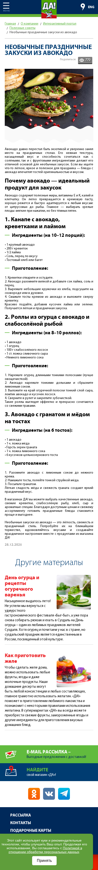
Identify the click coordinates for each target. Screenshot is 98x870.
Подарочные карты (30, 830)
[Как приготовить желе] (74, 655)
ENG (91, 7)
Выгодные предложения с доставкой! (56, 754)
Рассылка (20, 815)
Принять (44, 861)
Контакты (20, 823)
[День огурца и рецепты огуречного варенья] (74, 577)
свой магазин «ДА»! (41, 772)
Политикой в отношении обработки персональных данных (45, 850)
